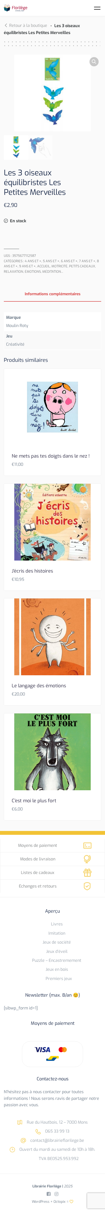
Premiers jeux (59, 978)
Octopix (59, 1201)
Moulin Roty (17, 325)
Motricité (59, 266)
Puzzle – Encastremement (56, 960)
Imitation (56, 933)
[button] (94, 61)
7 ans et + (87, 261)
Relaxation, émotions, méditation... (33, 271)
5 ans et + (51, 261)
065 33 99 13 (56, 1131)
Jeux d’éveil (57, 951)
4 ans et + (33, 261)
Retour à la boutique (28, 25)
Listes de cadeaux (37, 872)
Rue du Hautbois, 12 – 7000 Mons (57, 1122)
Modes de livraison (37, 859)
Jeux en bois (57, 969)
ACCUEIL (43, 266)
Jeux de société (57, 942)
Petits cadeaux (82, 266)
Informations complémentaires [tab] (53, 294)
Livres (57, 924)
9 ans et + (27, 266)
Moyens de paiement (37, 845)
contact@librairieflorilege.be (56, 1140)
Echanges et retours (38, 886)
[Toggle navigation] (97, 8)
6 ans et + (69, 261)
